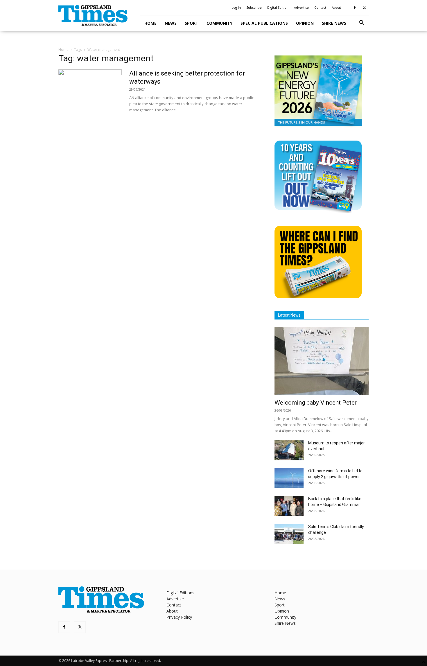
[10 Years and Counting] (318, 211)
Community (219, 23)
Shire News (334, 23)
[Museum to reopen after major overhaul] (289, 450)
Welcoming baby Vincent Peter (315, 402)
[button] (362, 23)
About (336, 7)
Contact (320, 7)
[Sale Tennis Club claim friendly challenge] (289, 534)
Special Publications (264, 23)
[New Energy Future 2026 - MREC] (318, 126)
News (171, 23)
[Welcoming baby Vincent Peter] (321, 361)
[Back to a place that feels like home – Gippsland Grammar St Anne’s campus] (289, 506)
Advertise (301, 7)
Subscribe (254, 7)
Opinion (305, 23)
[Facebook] (354, 7)
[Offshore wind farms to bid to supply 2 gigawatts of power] (289, 478)
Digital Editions (180, 592)
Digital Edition (277, 7)
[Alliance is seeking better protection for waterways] (90, 91)
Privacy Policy (179, 617)
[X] (364, 7)
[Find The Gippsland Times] (318, 296)
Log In (236, 7)
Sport (191, 23)
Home (150, 23)
